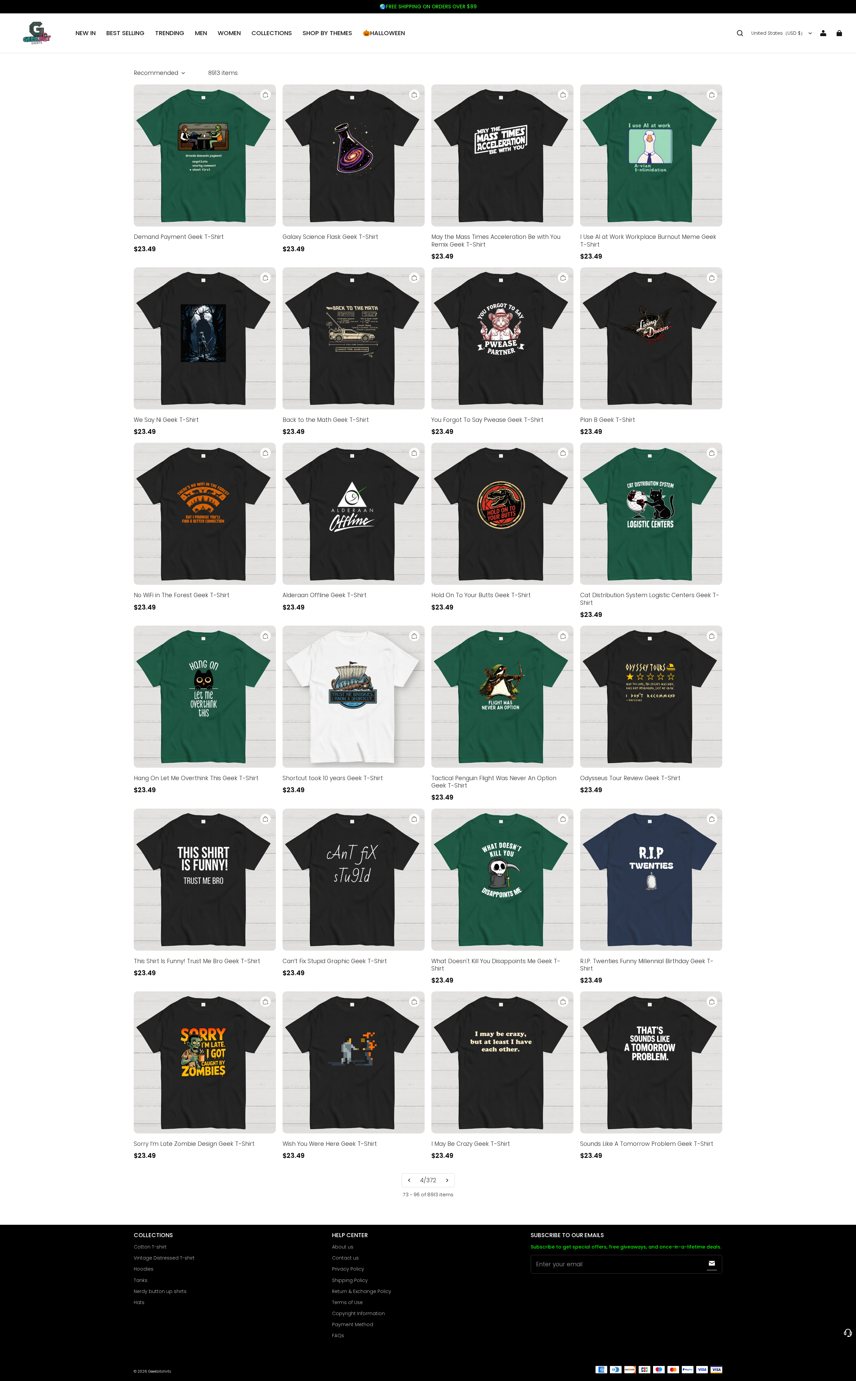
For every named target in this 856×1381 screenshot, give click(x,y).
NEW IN (86, 33)
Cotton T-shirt (150, 1247)
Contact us (345, 1258)
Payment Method (352, 1324)
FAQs (338, 1335)
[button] (740, 33)
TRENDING (169, 33)
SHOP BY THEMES (327, 33)
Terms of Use (347, 1302)
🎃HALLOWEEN (384, 33)
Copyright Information (358, 1313)
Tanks (140, 1280)
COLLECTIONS (271, 33)
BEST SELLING (125, 33)
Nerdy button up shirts (160, 1291)
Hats (139, 1302)
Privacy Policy (348, 1269)
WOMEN (229, 33)
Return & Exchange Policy (361, 1291)
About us (342, 1247)
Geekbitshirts (159, 1371)
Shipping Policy (350, 1280)
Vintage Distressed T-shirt (164, 1258)
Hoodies (143, 1269)
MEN (201, 33)
